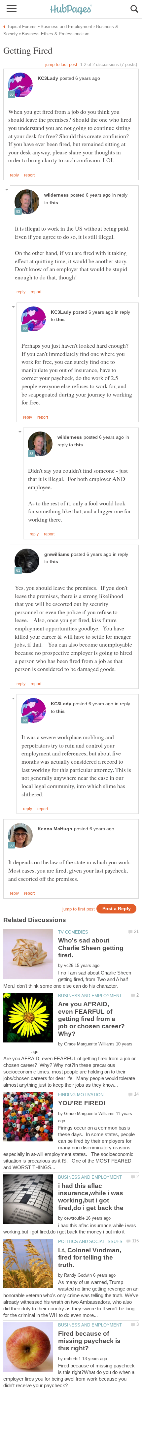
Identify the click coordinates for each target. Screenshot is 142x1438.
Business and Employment (90, 995)
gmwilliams (56, 554)
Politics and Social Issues (90, 1241)
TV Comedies (73, 932)
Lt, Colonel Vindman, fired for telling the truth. (89, 1257)
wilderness (56, 195)
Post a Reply (116, 908)
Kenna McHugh (55, 828)
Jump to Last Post (61, 64)
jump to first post (78, 909)
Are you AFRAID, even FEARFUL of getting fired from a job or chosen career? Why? (91, 1019)
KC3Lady (48, 78)
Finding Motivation (80, 1094)
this (54, 202)
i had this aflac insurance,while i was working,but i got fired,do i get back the (91, 1196)
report (29, 175)
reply (14, 175)
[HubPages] (71, 10)
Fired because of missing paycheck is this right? (89, 1341)
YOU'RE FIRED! (81, 1103)
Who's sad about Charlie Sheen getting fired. (91, 948)
